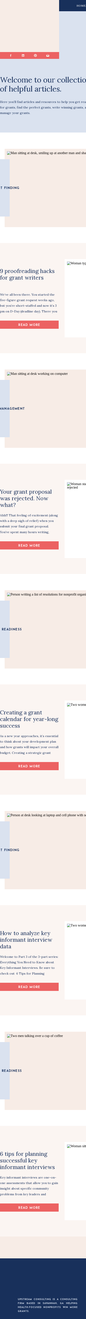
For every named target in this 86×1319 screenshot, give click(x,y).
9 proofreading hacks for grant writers (27, 274)
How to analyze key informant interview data (26, 940)
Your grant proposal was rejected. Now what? (26, 498)
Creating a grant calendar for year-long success (29, 719)
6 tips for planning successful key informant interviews (27, 1160)
